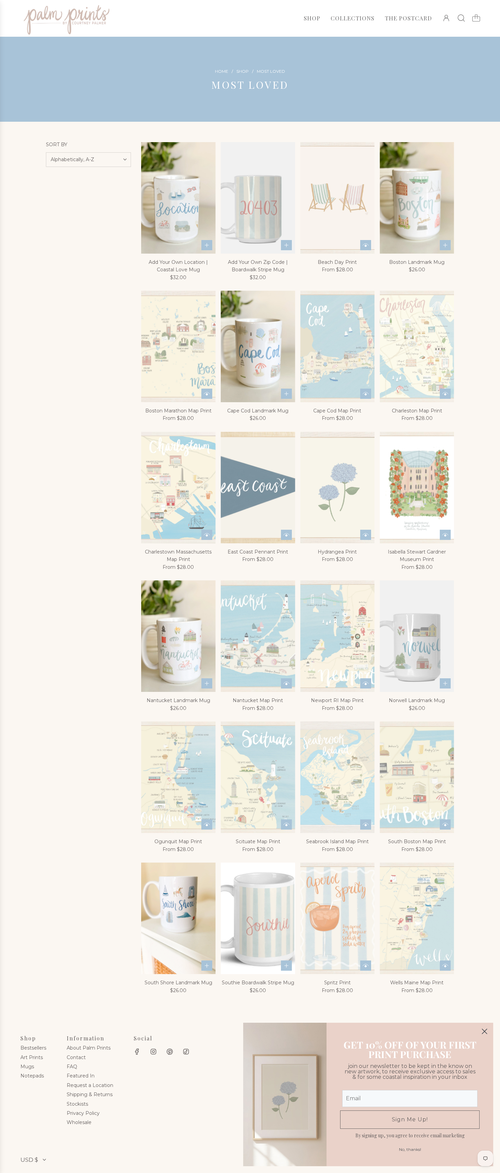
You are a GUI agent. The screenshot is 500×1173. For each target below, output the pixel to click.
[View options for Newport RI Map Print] (365, 683)
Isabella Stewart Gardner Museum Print (417, 555)
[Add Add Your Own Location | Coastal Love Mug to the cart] (206, 245)
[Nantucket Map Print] (258, 636)
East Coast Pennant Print (258, 552)
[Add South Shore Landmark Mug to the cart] (206, 966)
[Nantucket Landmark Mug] (178, 636)
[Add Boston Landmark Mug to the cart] (445, 245)
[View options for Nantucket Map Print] (286, 683)
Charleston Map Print (417, 411)
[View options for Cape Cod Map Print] (365, 394)
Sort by (56, 144)
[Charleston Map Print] (417, 346)
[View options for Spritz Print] (365, 966)
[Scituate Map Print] (258, 777)
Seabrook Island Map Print (337, 841)
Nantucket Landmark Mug (178, 700)
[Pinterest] (169, 1051)
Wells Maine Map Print (417, 983)
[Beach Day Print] (337, 198)
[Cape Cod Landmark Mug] (258, 346)
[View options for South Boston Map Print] (445, 824)
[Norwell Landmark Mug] (417, 636)
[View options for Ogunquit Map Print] (206, 824)
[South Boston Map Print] (417, 777)
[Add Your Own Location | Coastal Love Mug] (178, 198)
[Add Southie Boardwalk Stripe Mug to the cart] (286, 966)
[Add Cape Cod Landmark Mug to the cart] (286, 394)
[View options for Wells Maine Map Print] (445, 966)
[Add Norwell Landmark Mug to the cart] (445, 683)
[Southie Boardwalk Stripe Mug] (258, 918)
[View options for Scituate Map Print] (286, 824)
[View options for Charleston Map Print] (445, 394)
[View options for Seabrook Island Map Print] (365, 824)
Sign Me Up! (410, 1119)
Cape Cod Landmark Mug (257, 411)
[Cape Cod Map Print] (337, 346)
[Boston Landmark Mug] (417, 198)
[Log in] (446, 18)
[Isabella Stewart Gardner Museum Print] (417, 487)
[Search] (461, 18)
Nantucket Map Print (258, 700)
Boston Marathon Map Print (178, 411)
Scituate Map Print (258, 841)
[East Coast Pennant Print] (258, 487)
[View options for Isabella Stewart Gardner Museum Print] (445, 535)
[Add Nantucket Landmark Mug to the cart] (206, 683)
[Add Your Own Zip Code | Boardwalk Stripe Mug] (258, 198)
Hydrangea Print (337, 552)
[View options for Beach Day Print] (365, 245)
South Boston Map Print (417, 841)
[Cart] (476, 18)
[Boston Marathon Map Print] (178, 346)
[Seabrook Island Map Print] (337, 777)
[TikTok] (186, 1051)
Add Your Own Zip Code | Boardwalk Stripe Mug (258, 266)
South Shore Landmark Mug (178, 983)
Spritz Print (337, 983)
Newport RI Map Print (337, 700)
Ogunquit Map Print (178, 841)
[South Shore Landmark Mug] (178, 918)
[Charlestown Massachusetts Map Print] (178, 487)
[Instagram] (153, 1051)
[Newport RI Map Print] (337, 636)
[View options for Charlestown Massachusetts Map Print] (206, 535)
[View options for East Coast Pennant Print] (286, 535)
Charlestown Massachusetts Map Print (178, 555)
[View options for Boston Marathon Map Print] (206, 394)
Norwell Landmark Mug (417, 700)
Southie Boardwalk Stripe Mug (258, 983)
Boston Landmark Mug (417, 262)
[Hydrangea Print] (337, 487)
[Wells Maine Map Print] (417, 918)
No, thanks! (410, 1149)
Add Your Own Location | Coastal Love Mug (178, 266)
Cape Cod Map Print (337, 411)
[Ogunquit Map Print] (178, 777)
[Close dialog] (484, 1031)
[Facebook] (137, 1051)
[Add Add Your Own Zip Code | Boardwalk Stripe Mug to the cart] (286, 245)
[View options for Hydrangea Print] (365, 535)
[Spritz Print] (337, 918)
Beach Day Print (337, 262)
